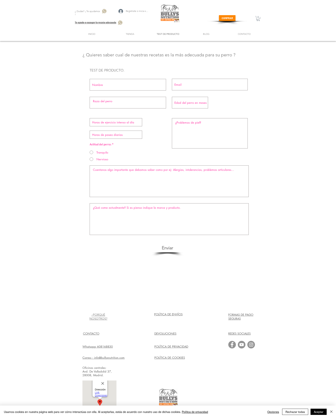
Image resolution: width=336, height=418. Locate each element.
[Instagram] (251, 344)
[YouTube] (241, 344)
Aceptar (318, 412)
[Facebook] (232, 344)
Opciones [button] (273, 412)
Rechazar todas (295, 412)
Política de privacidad (195, 412)
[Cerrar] (331, 412)
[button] (258, 18)
